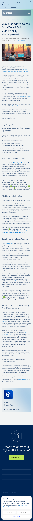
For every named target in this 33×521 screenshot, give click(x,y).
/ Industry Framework (9, 492)
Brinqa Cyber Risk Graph (20, 163)
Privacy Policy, (23, 505)
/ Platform (5, 467)
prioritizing (5, 321)
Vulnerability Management (23, 96)
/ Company (5, 487)
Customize (16, 516)
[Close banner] (30, 2)
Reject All (9, 512)
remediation (15, 281)
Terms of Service (7, 507)
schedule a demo (23, 379)
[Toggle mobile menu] (29, 13)
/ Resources (6, 482)
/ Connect (5, 477)
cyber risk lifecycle (16, 106)
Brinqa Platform (8, 243)
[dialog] (16, 508)
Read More (13, 7)
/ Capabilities (7, 472)
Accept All (23, 512)
